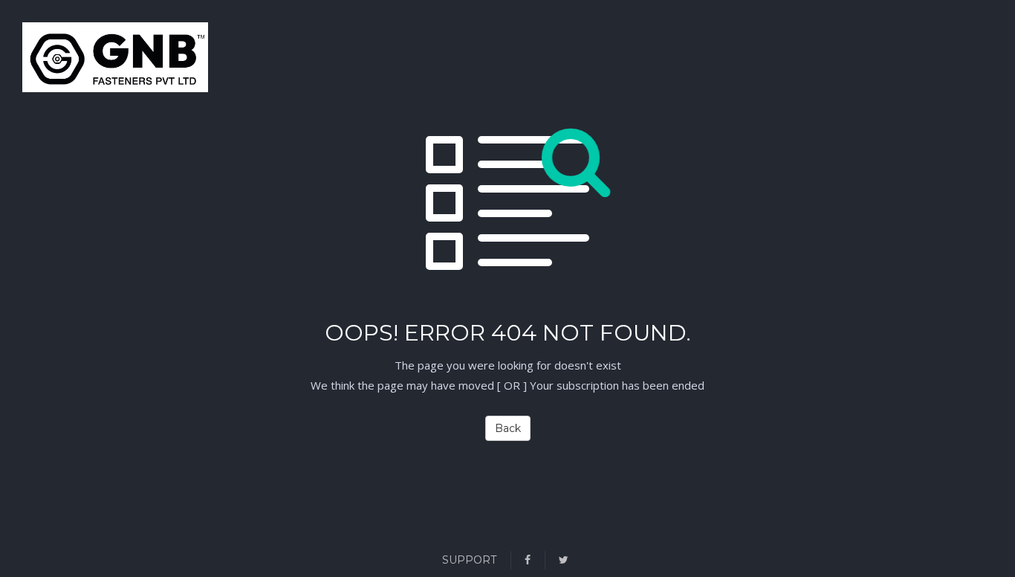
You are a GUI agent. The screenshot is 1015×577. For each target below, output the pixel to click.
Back (508, 428)
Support (469, 560)
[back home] (40, 60)
